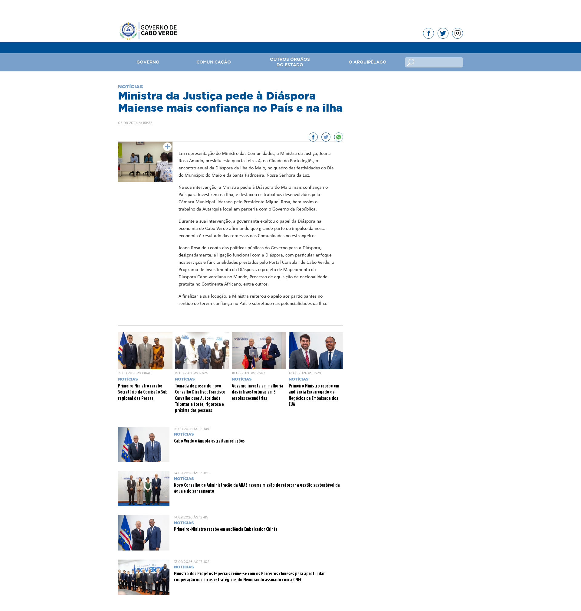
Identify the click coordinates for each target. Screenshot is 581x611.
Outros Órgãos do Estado (290, 62)
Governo (147, 62)
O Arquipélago (367, 62)
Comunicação (213, 62)
